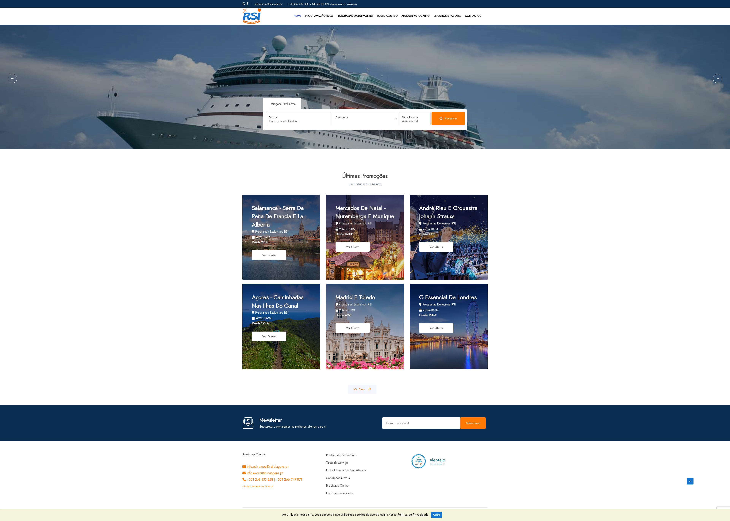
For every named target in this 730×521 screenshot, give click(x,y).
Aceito (436, 515)
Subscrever (473, 423)
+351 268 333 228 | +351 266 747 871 (309, 4)
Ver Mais (359, 389)
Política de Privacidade (341, 455)
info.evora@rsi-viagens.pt (264, 473)
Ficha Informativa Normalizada (346, 470)
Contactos (473, 16)
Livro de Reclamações (340, 493)
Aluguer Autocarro (416, 16)
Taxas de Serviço (337, 463)
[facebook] (247, 4)
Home (297, 16)
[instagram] (243, 4)
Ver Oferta (269, 255)
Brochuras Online (337, 486)
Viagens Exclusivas (283, 104)
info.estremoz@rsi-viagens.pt (268, 4)
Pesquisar (451, 118)
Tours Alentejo (387, 16)
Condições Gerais (338, 478)
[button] (12, 78)
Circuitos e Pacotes (447, 16)
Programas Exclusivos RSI (355, 16)
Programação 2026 (319, 16)
